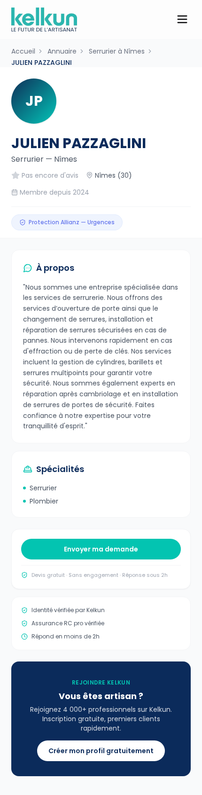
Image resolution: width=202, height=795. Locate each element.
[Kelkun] (44, 19)
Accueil (23, 51)
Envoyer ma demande (101, 549)
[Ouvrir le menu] (182, 19)
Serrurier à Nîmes (117, 51)
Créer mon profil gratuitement (101, 751)
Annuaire (62, 51)
